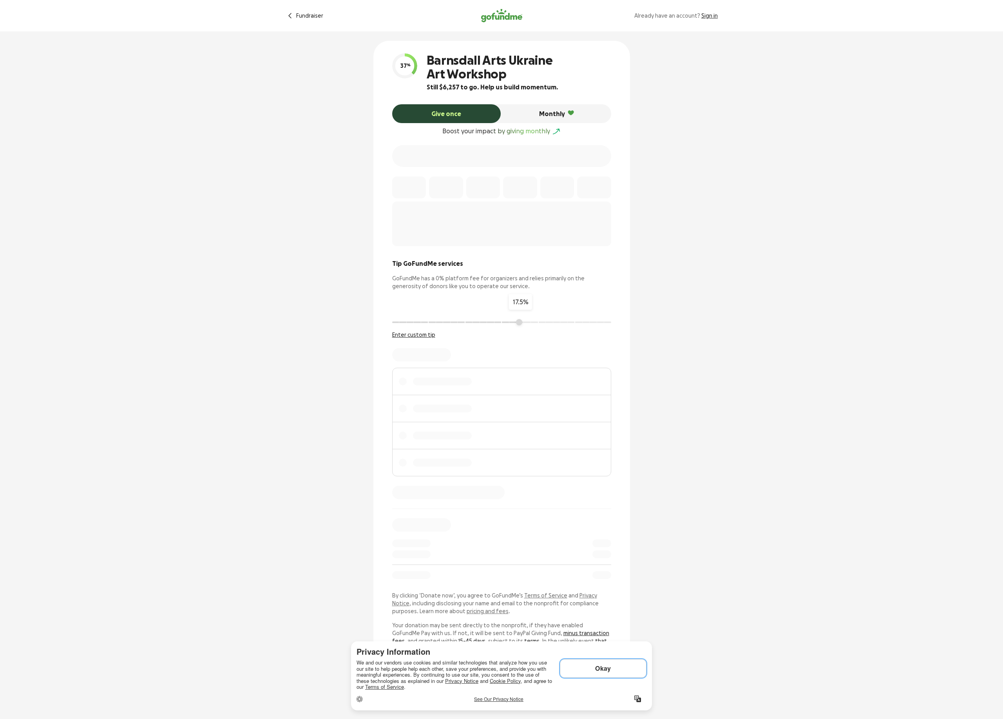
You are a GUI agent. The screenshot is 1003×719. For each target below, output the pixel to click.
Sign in (709, 16)
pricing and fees (488, 611)
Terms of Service (545, 595)
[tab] (446, 113)
